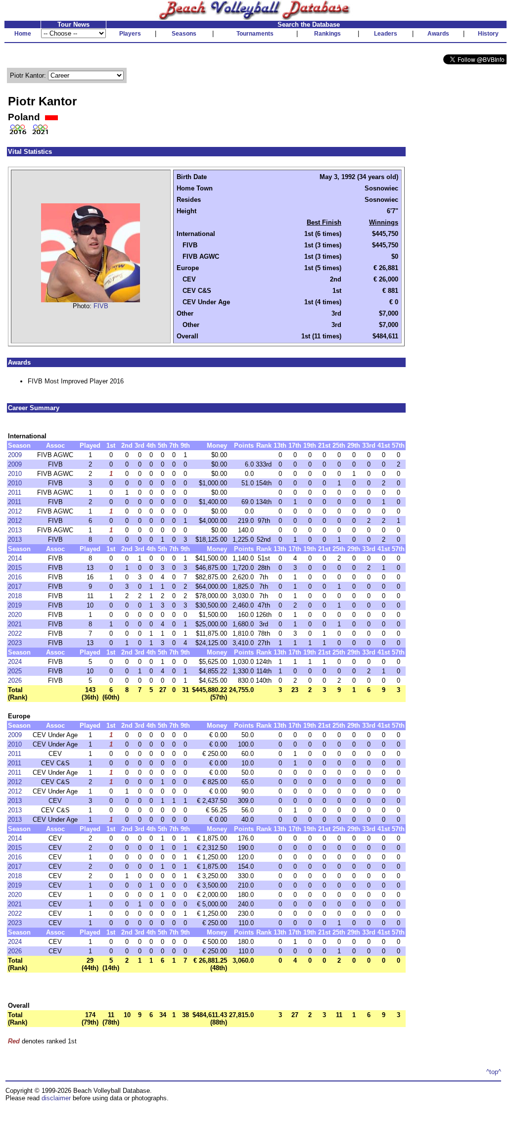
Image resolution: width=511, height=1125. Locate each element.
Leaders (385, 33)
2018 (15, 596)
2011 (14, 492)
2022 (15, 633)
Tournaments (255, 33)
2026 (15, 680)
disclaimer (56, 1098)
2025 (15, 671)
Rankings (327, 33)
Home (22, 33)
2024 (15, 661)
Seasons (184, 33)
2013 (15, 530)
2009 (15, 455)
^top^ (493, 1072)
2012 (15, 511)
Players (130, 33)
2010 (15, 473)
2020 (15, 614)
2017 (15, 586)
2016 (15, 577)
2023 (15, 643)
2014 (15, 558)
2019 (15, 605)
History (488, 33)
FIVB (100, 306)
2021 (15, 624)
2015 (15, 567)
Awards (438, 33)
